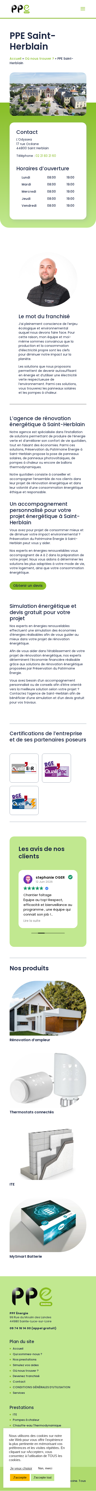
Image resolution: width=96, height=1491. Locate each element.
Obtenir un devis (28, 585)
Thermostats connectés (32, 1112)
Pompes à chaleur (26, 1420)
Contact (19, 1381)
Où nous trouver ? (39, 58)
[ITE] (48, 1152)
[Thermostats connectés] (48, 1080)
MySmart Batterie (26, 1256)
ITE (12, 1184)
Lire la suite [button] (31, 921)
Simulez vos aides (26, 1365)
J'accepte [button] (20, 1477)
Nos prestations (24, 1359)
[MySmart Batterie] (48, 1224)
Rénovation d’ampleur (30, 1039)
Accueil (15, 58)
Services (19, 1393)
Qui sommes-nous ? (27, 1354)
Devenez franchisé (26, 1376)
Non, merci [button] (45, 1468)
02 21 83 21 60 (45, 156)
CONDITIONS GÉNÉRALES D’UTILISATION (41, 1387)
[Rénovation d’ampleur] (48, 1008)
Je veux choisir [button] (21, 1468)
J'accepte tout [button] (42, 1477)
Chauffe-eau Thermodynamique (37, 1425)
